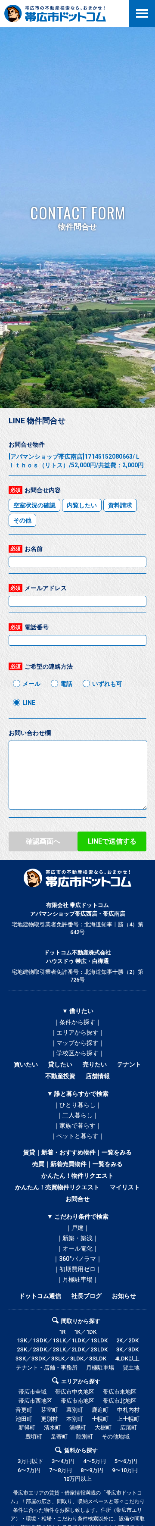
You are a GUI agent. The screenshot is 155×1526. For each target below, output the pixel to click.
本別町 (74, 1419)
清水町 (52, 1427)
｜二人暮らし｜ (77, 1115)
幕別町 (74, 1410)
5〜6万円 (126, 1461)
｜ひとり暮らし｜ (77, 1104)
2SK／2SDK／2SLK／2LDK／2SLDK (62, 1349)
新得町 (27, 1427)
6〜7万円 (29, 1470)
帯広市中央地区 (74, 1391)
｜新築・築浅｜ (77, 1238)
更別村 (49, 1419)
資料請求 (120, 505)
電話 (66, 683)
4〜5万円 (94, 1461)
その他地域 (116, 1436)
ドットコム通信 (40, 1295)
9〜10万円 (125, 1470)
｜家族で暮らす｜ (77, 1125)
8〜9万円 (92, 1470)
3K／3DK (127, 1349)
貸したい (60, 1064)
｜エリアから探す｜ (77, 1032)
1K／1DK (85, 1332)
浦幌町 (77, 1427)
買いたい (26, 1064)
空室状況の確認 (34, 505)
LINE (28, 702)
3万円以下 (30, 1461)
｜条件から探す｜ (77, 1022)
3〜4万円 (63, 1461)
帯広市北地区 (119, 1401)
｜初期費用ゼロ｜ (77, 1269)
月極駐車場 (100, 1367)
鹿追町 (100, 1410)
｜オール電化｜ (77, 1248)
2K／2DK (127, 1340)
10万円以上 (77, 1479)
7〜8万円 (60, 1470)
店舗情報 (98, 1076)
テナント (129, 1064)
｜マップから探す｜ (77, 1042)
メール (31, 683)
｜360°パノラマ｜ (77, 1258)
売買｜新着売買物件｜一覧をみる (77, 1163)
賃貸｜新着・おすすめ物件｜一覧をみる (77, 1152)
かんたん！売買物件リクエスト (57, 1187)
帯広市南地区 (77, 1401)
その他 (22, 520)
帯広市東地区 (119, 1391)
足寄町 (59, 1436)
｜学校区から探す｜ (77, 1053)
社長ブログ (86, 1295)
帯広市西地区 (35, 1401)
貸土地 (131, 1367)
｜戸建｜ (77, 1227)
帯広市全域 (32, 1391)
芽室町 (49, 1410)
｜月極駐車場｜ (77, 1279)
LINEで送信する (112, 841)
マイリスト (125, 1187)
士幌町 (100, 1419)
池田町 (24, 1419)
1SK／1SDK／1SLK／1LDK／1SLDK (62, 1340)
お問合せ (77, 1198)
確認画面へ (43, 841)
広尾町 (128, 1427)
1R (62, 1332)
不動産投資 (60, 1076)
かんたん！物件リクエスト (77, 1175)
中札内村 (128, 1410)
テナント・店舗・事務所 (47, 1367)
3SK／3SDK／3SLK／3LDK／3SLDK (61, 1358)
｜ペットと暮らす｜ (77, 1135)
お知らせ (124, 1295)
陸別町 (84, 1436)
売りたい (95, 1064)
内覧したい (82, 505)
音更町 (24, 1410)
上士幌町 (128, 1419)
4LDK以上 (127, 1358)
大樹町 (103, 1427)
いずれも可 (107, 683)
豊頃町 (33, 1436)
